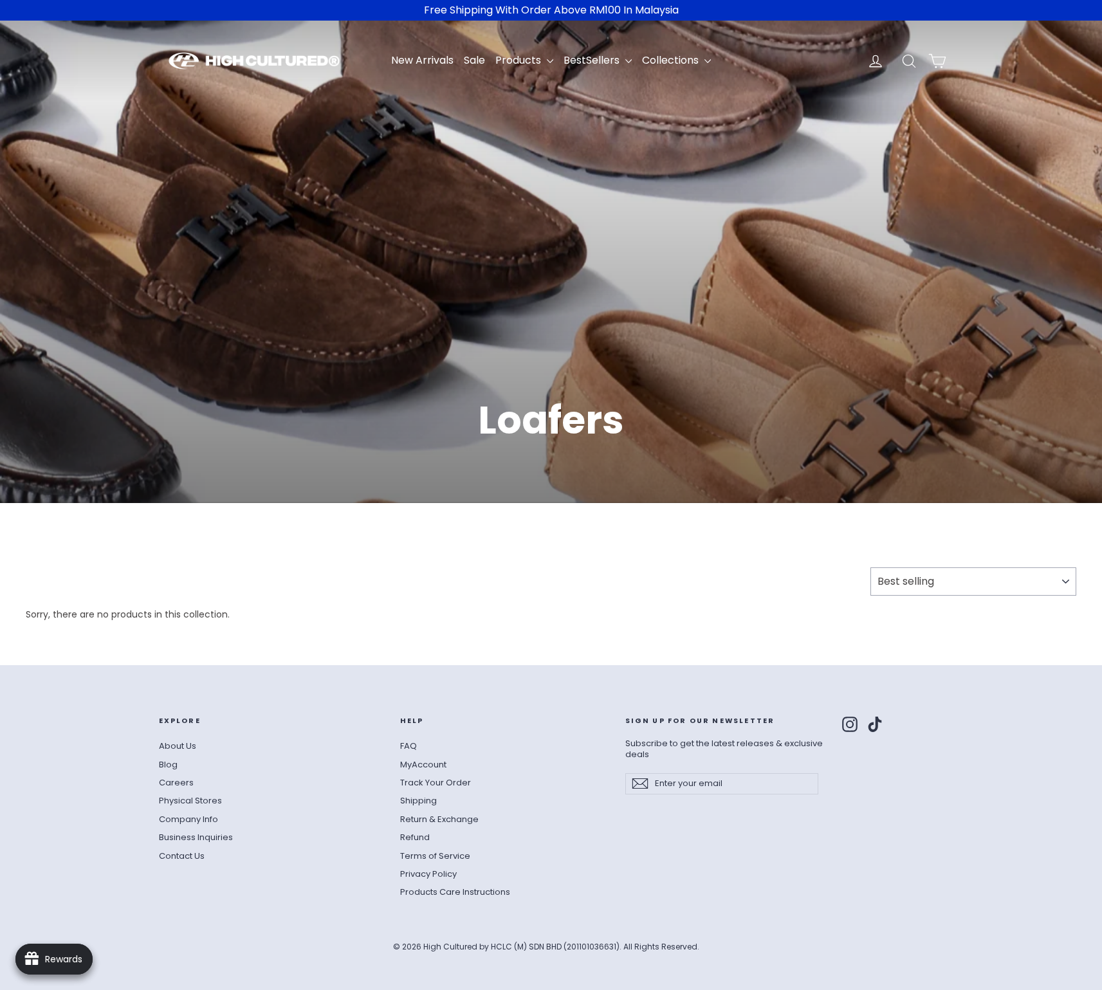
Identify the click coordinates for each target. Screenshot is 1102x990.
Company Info (188, 819)
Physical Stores (190, 800)
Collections (671, 60)
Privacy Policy (428, 874)
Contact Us (182, 856)
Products (519, 60)
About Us (177, 746)
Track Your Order (435, 782)
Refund (415, 837)
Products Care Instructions (455, 892)
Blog (168, 764)
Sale (474, 60)
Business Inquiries (196, 837)
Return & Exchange (439, 819)
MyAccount (423, 764)
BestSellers (593, 60)
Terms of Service (435, 856)
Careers (176, 782)
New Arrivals (422, 60)
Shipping (418, 800)
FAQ (408, 746)
